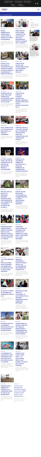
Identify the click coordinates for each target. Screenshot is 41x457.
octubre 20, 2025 (18, 125)
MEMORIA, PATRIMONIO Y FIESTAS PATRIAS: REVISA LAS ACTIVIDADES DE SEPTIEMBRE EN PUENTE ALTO (21, 264)
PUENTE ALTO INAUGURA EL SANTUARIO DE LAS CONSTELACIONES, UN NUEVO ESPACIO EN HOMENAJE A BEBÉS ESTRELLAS (7, 68)
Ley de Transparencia (18, 2)
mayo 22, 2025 (18, 383)
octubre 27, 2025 (18, 91)
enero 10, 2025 (18, 442)
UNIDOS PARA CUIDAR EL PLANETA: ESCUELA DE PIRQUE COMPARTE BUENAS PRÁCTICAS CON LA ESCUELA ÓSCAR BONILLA (22, 100)
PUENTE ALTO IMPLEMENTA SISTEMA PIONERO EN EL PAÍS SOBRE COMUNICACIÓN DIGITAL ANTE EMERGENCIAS (21, 391)
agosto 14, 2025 (3, 288)
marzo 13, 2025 (3, 414)
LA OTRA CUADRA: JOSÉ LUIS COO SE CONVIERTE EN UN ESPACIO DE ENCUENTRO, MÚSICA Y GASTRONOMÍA (6, 164)
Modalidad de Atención (35, 25)
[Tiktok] (35, 3)
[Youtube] (37, 3)
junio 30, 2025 (3, 321)
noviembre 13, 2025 (19, 28)
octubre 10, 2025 (18, 189)
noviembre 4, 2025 (4, 61)
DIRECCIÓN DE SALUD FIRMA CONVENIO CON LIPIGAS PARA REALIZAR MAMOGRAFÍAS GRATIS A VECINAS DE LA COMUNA (34, 53)
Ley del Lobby (13, 5)
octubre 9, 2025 (3, 224)
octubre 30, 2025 (3, 91)
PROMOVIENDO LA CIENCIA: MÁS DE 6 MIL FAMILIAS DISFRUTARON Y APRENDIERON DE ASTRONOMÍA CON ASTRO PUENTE (21, 329)
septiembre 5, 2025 (19, 257)
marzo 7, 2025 (18, 414)
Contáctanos (33, 27)
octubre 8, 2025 (18, 224)
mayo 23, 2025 (3, 383)
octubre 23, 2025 (3, 125)
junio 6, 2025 (3, 351)
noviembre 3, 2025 (19, 61)
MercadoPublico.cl (21, 5)
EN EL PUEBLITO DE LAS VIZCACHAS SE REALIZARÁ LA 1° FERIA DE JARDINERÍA (7, 131)
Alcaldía (32, 22)
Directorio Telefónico (34, 24)
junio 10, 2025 (18, 321)
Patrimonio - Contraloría (9, 2)
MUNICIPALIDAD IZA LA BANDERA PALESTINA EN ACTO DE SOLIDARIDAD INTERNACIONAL (7, 327)
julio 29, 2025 (18, 288)
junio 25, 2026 (3, 28)
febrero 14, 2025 (3, 442)
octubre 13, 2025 (3, 189)
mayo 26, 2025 (18, 351)
